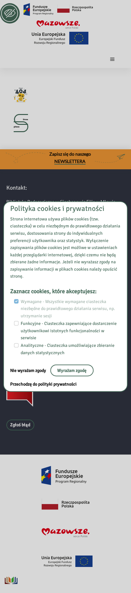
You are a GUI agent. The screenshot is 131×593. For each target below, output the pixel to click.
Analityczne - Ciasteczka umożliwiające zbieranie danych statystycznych (67, 349)
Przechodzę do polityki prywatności (43, 384)
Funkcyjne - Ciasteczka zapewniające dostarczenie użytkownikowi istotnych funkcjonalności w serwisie (69, 330)
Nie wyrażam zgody (28, 370)
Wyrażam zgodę (71, 370)
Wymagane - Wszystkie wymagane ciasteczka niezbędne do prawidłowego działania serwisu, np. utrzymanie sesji (68, 308)
